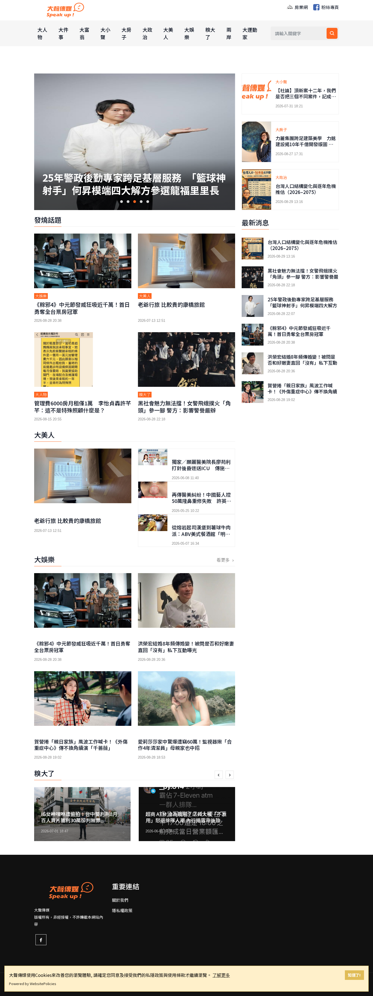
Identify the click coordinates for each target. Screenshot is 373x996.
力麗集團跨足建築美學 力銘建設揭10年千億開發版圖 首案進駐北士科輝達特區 (306, 144)
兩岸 (228, 33)
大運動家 (249, 33)
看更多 (224, 559)
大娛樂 (189, 33)
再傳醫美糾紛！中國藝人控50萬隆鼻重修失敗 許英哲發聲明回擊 (201, 501)
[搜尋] (332, 33)
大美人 (168, 33)
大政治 (147, 33)
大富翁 (84, 33)
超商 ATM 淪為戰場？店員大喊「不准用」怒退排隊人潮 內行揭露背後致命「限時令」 (82, 820)
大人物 (42, 33)
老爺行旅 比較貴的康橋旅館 (171, 304)
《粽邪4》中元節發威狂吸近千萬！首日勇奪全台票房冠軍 (133, 159)
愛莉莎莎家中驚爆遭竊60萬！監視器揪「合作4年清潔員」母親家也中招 (185, 744)
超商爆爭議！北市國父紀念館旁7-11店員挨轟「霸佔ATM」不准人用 (186, 817)
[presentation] (219, 775)
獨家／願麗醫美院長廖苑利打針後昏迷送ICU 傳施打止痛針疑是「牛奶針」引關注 (201, 471)
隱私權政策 (122, 910)
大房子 (126, 33)
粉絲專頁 (329, 7)
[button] (121, 201)
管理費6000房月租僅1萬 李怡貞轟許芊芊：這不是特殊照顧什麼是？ (82, 406)
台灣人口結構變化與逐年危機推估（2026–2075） (306, 188)
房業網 (301, 7)
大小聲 (105, 33)
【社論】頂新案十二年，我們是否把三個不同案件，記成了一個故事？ (306, 96)
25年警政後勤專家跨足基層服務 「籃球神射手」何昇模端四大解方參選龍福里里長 (303, 305)
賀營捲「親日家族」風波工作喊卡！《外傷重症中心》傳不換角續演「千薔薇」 (81, 744)
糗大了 (210, 33)
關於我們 (120, 900)
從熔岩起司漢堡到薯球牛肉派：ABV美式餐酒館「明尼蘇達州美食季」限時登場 (201, 534)
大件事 (63, 33)
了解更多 (221, 975)
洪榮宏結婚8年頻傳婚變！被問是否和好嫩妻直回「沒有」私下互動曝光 (186, 646)
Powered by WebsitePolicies (32, 983)
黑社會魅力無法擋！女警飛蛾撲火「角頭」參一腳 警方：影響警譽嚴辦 (184, 406)
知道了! (354, 975)
